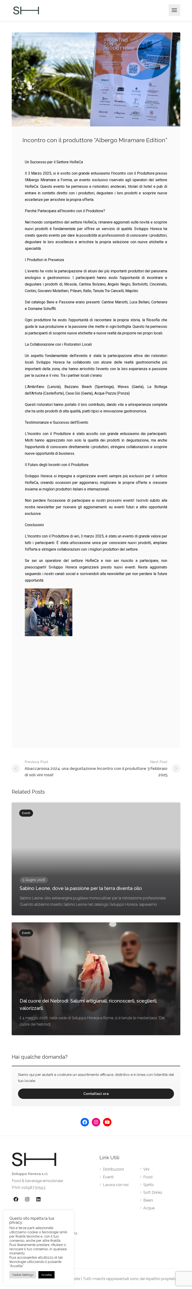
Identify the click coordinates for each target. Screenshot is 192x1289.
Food (147, 1177)
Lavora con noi (116, 1185)
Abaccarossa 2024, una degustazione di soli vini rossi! (60, 768)
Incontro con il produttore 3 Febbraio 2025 (132, 768)
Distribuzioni (113, 1169)
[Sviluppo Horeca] (26, 10)
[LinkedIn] (38, 1199)
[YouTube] (107, 1122)
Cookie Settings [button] (22, 1275)
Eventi (108, 1177)
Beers (148, 1200)
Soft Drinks (152, 1192)
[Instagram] (96, 1122)
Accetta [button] (46, 1275)
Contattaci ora (96, 1094)
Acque (149, 1208)
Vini (146, 1169)
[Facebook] (85, 1122)
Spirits (148, 1185)
